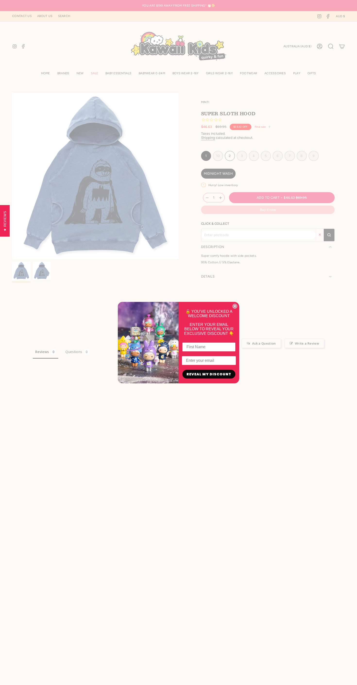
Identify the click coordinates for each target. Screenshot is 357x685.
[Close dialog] (234, 306)
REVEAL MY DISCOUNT (209, 374)
